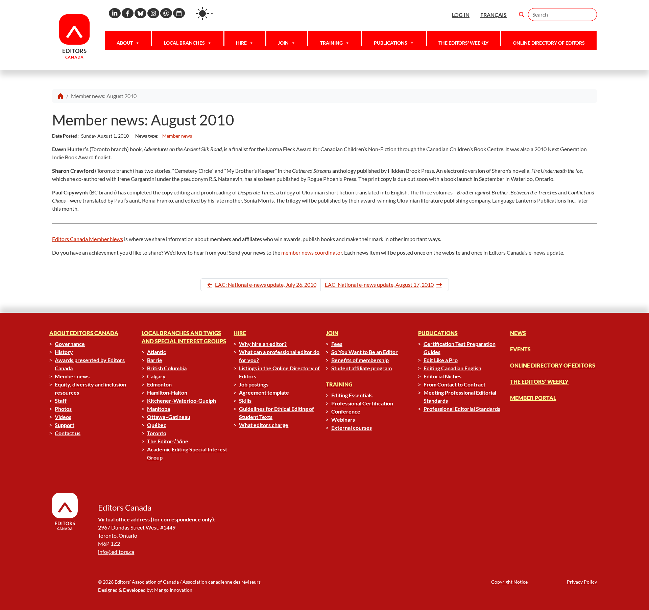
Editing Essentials (351, 395)
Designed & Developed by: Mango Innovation (145, 590)
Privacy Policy (582, 582)
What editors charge (263, 425)
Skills (245, 400)
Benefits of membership (360, 360)
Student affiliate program (361, 368)
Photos (63, 408)
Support (64, 425)
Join (283, 43)
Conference (345, 411)
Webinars (343, 419)
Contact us (67, 433)
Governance (70, 344)
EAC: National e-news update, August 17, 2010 (379, 284)
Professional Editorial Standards (462, 408)
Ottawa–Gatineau (168, 417)
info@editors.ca (116, 551)
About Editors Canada (83, 333)
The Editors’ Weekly (539, 381)
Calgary (156, 376)
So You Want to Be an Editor (364, 352)
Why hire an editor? (263, 344)
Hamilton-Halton (167, 392)
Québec (156, 425)
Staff (61, 400)
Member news (177, 136)
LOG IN (461, 14)
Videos (63, 417)
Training (331, 43)
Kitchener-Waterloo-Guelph (181, 400)
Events (520, 349)
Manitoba (158, 408)
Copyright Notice (509, 582)
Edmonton (159, 384)
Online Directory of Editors (549, 43)
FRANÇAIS (493, 14)
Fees (336, 344)
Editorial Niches (442, 376)
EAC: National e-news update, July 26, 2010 (265, 284)
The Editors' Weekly (463, 43)
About (125, 43)
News (518, 333)
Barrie (154, 360)
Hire (241, 43)
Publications (390, 43)
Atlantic (156, 352)
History (64, 352)
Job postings (253, 384)
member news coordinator (311, 252)
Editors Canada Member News (87, 239)
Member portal (533, 398)
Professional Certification (362, 403)
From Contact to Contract (454, 384)
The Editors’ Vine (167, 441)
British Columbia (167, 368)
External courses (351, 427)
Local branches (184, 43)
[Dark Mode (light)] (204, 13)
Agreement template (264, 392)
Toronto (156, 433)
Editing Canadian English (452, 368)
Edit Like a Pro (441, 360)
